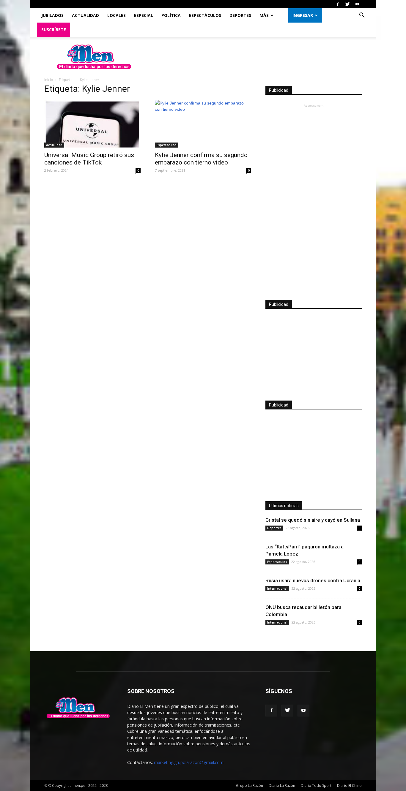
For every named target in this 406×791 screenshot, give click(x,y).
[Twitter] (347, 4)
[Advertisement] (313, 198)
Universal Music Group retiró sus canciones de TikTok (89, 158)
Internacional (277, 588)
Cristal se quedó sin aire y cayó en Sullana (312, 520)
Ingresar (302, 15)
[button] (362, 16)
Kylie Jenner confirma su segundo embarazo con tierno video (201, 158)
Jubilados (52, 15)
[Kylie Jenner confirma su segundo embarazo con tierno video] (203, 124)
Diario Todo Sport (316, 785)
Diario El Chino (349, 785)
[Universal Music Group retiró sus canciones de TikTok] (92, 124)
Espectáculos (205, 15)
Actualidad (85, 15)
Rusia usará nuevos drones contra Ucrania (312, 580)
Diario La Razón (282, 785)
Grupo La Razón (249, 785)
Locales (116, 15)
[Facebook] (337, 4)
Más (264, 15)
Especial (143, 15)
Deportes (240, 15)
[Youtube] (357, 4)
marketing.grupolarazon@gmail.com (189, 762)
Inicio (48, 79)
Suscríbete (53, 29)
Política (171, 15)
